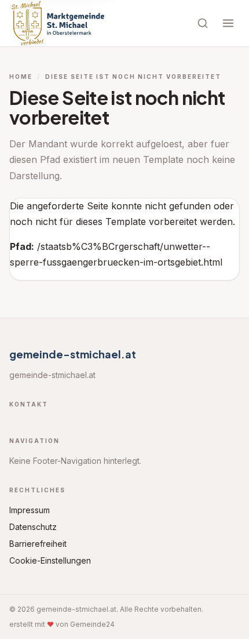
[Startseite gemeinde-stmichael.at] (58, 23)
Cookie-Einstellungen (50, 560)
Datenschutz (33, 527)
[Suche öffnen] (202, 23)
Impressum (29, 510)
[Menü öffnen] (228, 23)
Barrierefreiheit (38, 544)
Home (20, 76)
